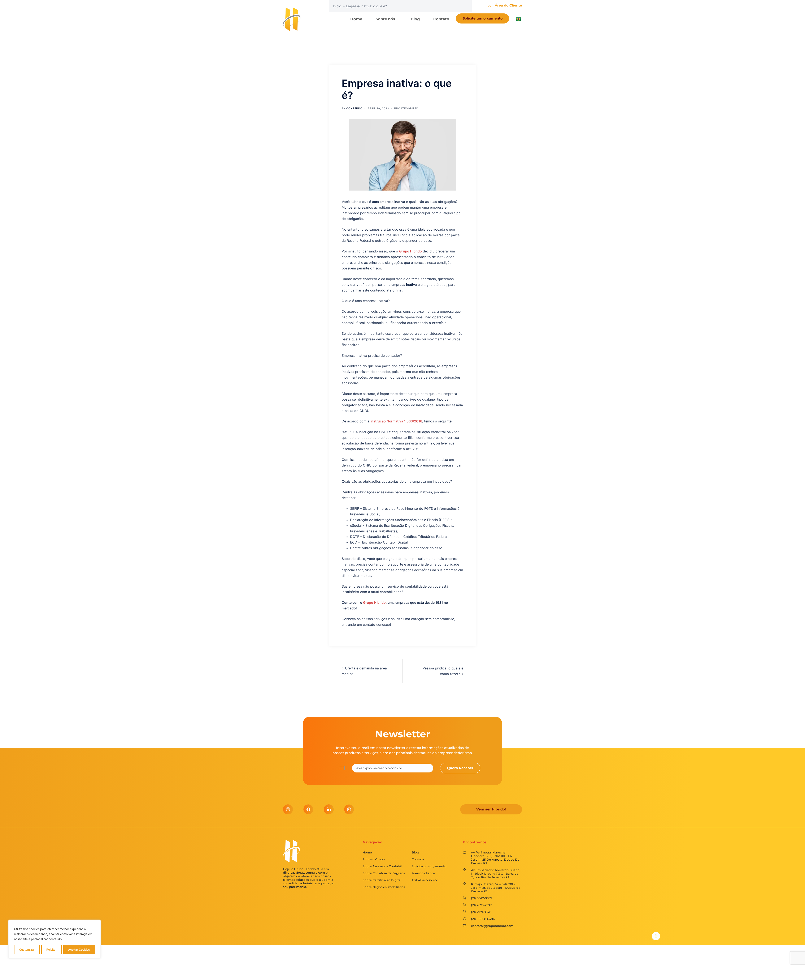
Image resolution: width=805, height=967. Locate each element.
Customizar (27, 949)
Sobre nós (385, 19)
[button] (386, 19)
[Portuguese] (519, 19)
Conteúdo (354, 108)
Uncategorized (406, 108)
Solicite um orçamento (482, 18)
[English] (533, 31)
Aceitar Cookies (79, 949)
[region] (54, 939)
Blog (415, 19)
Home (356, 19)
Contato (441, 19)
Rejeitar (51, 949)
